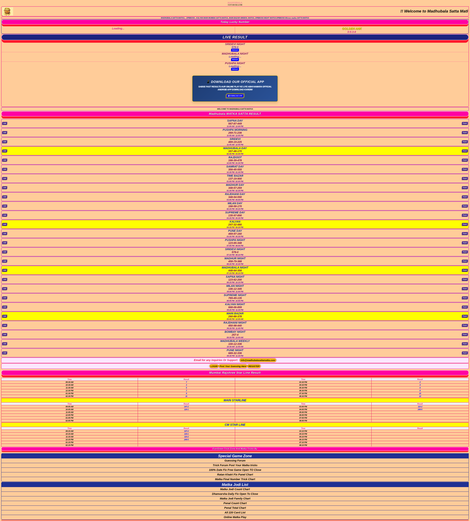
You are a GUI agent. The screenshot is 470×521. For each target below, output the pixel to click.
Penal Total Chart (235, 507)
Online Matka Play (235, 517)
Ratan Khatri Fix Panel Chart (235, 474)
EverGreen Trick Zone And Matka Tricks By (235, 449)
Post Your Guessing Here (233, 366)
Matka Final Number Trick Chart (235, 479)
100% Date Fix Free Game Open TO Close (235, 469)
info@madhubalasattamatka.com (258, 360)
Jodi (4, 123)
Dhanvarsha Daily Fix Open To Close (235, 493)
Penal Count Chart (235, 503)
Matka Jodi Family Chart (235, 498)
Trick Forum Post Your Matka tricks (235, 465)
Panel (465, 123)
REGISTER (254, 366)
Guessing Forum (235, 460)
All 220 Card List (235, 512)
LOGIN (214, 366)
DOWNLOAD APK (235, 96)
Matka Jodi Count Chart (235, 489)
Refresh (235, 50)
